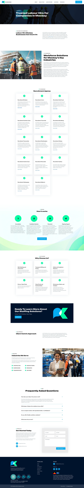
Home (38, 463)
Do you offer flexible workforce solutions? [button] (30, 415)
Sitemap (38, 473)
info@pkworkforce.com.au (23, 446)
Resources (39, 469)
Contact (38, 472)
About (38, 465)
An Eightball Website (69, 486)
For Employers (39, 466)
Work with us (39, 468)
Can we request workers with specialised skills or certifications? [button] (35, 410)
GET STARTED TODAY (42, 238)
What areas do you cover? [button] (27, 419)
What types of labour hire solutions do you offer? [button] (32, 406)
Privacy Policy (63, 486)
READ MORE (37, 128)
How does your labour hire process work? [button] (30, 396)
